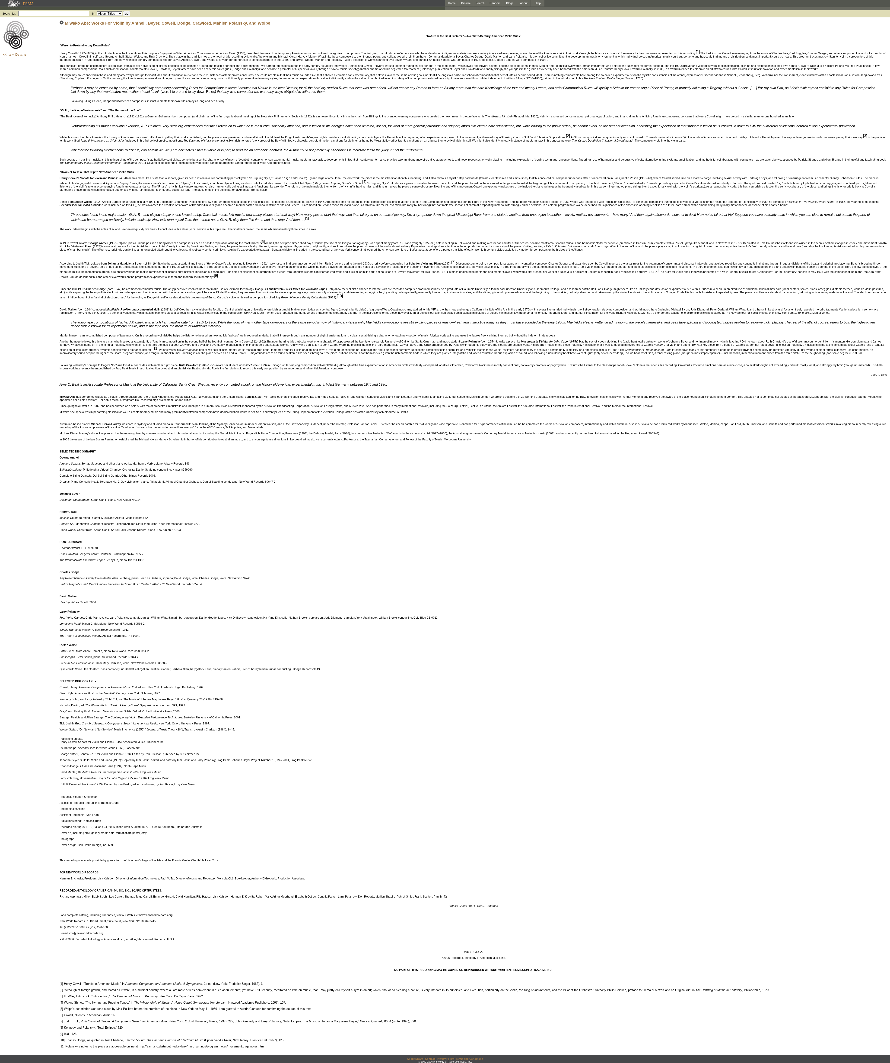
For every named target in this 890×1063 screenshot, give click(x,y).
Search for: (9, 13)
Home (452, 3)
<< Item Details (14, 54)
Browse (466, 3)
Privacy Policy (445, 1058)
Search (480, 3)
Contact (430, 1058)
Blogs (509, 3)
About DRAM (415, 1058)
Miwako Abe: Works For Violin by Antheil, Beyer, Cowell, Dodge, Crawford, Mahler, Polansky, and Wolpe (167, 23)
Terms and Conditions (469, 1058)
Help (538, 3)
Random (495, 3)
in (93, 13)
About (524, 3)
